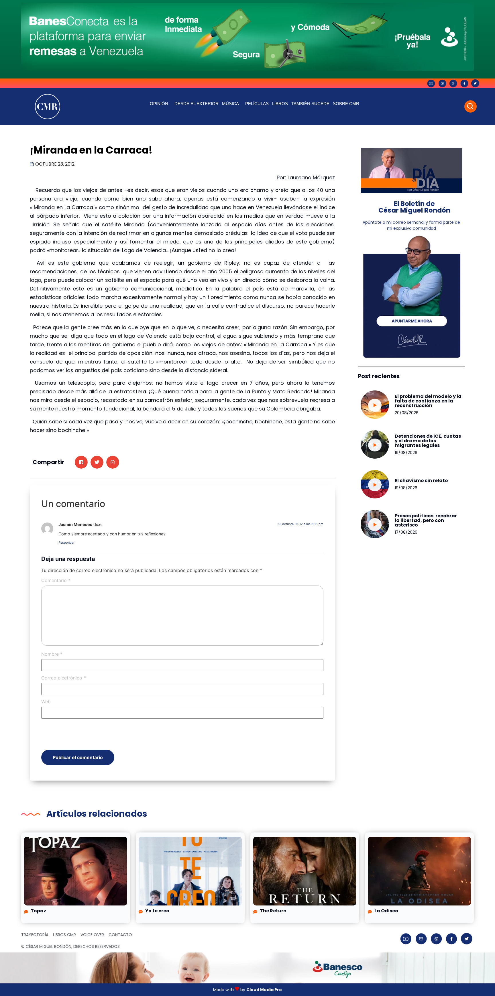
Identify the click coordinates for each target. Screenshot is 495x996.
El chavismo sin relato (421, 480)
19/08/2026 (406, 452)
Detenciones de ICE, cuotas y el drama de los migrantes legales (428, 441)
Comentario (55, 580)
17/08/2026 (406, 532)
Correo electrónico (63, 677)
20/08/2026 (407, 413)
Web (46, 701)
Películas (257, 103)
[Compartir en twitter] (97, 462)
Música (230, 103)
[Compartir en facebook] (81, 462)
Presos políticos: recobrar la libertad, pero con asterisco (426, 520)
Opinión (159, 103)
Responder (66, 543)
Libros (280, 103)
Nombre (51, 654)
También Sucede (310, 103)
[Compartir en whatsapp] (112, 462)
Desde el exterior (196, 103)
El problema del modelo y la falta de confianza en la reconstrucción (428, 401)
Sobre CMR (346, 103)
